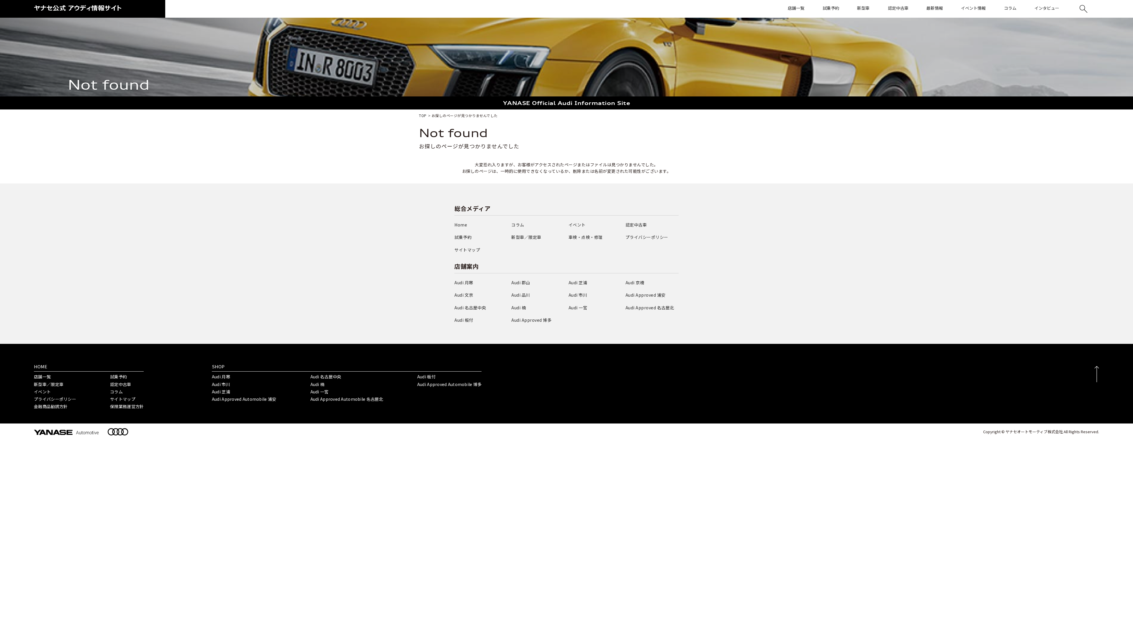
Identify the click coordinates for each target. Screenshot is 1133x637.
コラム (517, 225)
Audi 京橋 (635, 282)
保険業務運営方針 (127, 406)
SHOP (218, 366)
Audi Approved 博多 (531, 320)
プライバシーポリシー (647, 237)
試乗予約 (462, 237)
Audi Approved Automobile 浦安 (244, 399)
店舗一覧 (42, 377)
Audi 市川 (578, 295)
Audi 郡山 (520, 282)
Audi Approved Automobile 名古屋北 (346, 399)
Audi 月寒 (463, 282)
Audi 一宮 (578, 308)
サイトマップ (467, 250)
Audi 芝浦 (578, 282)
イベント (577, 225)
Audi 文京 (463, 295)
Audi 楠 (518, 308)
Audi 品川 (520, 295)
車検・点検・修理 (586, 237)
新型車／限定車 (526, 237)
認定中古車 (636, 225)
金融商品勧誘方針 (51, 406)
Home (460, 225)
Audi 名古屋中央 (470, 308)
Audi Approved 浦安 (646, 295)
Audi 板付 (463, 320)
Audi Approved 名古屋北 (650, 308)
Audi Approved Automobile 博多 (449, 384)
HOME (40, 366)
